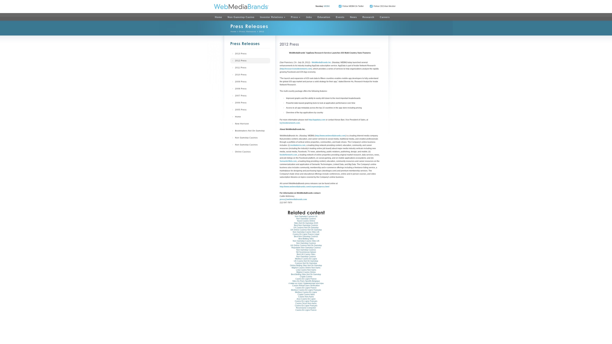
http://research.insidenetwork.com (295, 69)
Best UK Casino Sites (306, 254)
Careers (385, 17)
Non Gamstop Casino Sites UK (306, 232)
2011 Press (240, 68)
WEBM (327, 6)
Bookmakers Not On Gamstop (250, 131)
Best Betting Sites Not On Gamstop (306, 274)
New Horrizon (242, 124)
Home (218, 17)
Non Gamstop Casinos (246, 138)
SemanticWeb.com (288, 161)
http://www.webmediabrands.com (330, 136)
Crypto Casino (306, 277)
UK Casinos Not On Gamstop (306, 227)
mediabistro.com (298, 145)
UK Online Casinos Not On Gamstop (306, 230)
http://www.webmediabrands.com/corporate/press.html (304, 187)
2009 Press (241, 82)
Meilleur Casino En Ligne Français (306, 290)
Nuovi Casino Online (306, 221)
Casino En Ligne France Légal (306, 234)
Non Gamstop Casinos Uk (306, 216)
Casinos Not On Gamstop (306, 263)
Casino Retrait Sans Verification (306, 285)
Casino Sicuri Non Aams (306, 303)
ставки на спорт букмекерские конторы (306, 283)
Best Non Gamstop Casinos (306, 225)
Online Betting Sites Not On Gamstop (306, 265)
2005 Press (241, 110)
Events (340, 17)
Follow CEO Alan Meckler (385, 6)
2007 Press (241, 96)
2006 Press (241, 103)
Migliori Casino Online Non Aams (306, 268)
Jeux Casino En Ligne (306, 299)
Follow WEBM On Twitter (353, 6)
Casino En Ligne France (306, 279)
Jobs (309, 17)
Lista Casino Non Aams (306, 270)
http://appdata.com (316, 120)
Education (323, 17)
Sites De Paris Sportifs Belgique (306, 281)
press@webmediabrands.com (293, 199)
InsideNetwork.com (288, 155)
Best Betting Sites (306, 239)
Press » (295, 17)
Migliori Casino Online (306, 272)
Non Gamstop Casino (241, 17)
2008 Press (241, 89)
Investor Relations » (272, 17)
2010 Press (241, 75)
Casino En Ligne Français (306, 301)
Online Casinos (243, 152)
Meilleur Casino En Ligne (306, 259)
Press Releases (247, 31)
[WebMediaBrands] (238, 6)
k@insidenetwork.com (290, 123)
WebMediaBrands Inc (321, 62)
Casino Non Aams (306, 297)
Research (368, 17)
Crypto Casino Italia (306, 294)
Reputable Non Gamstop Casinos (306, 248)
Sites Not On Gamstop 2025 (306, 223)
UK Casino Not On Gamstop (306, 261)
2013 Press (241, 54)
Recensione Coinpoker (306, 308)
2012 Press (241, 61)
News (353, 17)
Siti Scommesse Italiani (306, 252)
